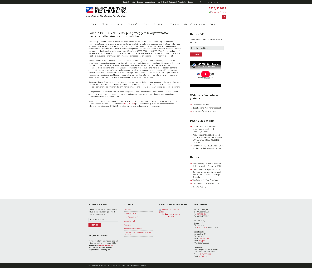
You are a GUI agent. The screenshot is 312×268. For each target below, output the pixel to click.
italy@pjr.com (204, 238)
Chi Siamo (128, 210)
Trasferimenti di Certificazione (205, 180)
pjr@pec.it (202, 241)
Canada (190, 2)
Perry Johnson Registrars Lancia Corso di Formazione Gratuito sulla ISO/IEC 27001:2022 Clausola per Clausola (207, 139)
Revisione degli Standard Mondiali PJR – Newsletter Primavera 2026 (206, 164)
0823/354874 (217, 8)
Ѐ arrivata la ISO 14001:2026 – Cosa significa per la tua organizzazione (208, 147)
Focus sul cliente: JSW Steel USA (206, 183)
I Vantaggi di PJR (130, 213)
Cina (158, 2)
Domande (127, 225)
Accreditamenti (129, 221)
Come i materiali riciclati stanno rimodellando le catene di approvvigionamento (205, 129)
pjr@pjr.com (203, 256)
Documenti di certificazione (134, 229)
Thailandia (172, 2)
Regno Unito (182, 2)
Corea (164, 2)
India (133, 2)
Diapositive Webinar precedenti (205, 111)
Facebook (224, 17)
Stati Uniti (126, 2)
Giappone (140, 2)
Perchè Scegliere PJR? (132, 217)
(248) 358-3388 (205, 254)
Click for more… (199, 187)
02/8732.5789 (202, 227)
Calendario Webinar (200, 104)
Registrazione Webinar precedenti (206, 108)
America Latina (150, 2)
